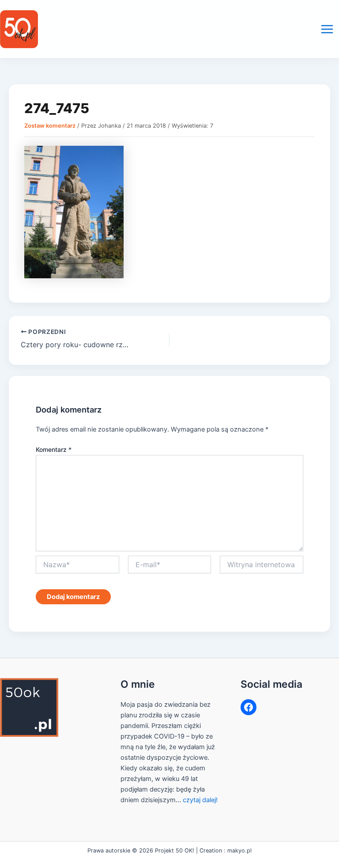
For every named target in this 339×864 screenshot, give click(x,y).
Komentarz (54, 449)
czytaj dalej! (200, 800)
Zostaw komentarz (49, 125)
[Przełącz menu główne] (327, 29)
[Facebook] (248, 707)
